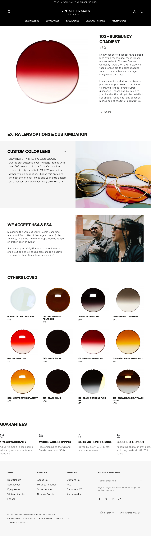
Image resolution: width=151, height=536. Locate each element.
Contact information (19, 522)
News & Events (45, 494)
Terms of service (45, 518)
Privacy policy (29, 518)
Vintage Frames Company (26, 514)
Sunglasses (13, 484)
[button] (9, 12)
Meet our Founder (47, 484)
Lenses (11, 498)
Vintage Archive (16, 494)
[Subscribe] (142, 480)
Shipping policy (62, 518)
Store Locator (45, 489)
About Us (42, 479)
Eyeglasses (13, 489)
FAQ (69, 484)
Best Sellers (14, 479)
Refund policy (13, 518)
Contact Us (73, 479)
